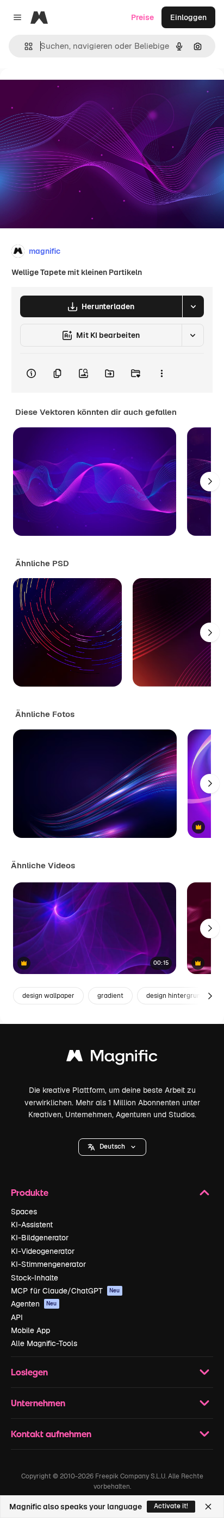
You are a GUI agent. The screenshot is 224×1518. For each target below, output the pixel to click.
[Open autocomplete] (24, 46)
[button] (112, 1147)
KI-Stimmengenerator (48, 1264)
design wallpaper (48, 995)
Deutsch (112, 1146)
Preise (142, 17)
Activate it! (171, 1506)
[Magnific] (112, 1058)
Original (69, 93)
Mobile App (30, 1330)
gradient (110, 995)
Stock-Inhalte (34, 1278)
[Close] (208, 1506)
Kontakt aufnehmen (51, 1433)
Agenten (34, 1304)
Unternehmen (38, 1402)
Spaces (24, 1211)
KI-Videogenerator (42, 1251)
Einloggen (188, 17)
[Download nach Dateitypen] (193, 306)
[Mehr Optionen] (161, 373)
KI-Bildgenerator (40, 1237)
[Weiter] (210, 481)
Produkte (29, 1192)
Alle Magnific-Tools (44, 1343)
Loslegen (29, 1372)
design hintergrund (175, 995)
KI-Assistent (32, 1224)
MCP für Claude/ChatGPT (65, 1291)
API (17, 1317)
